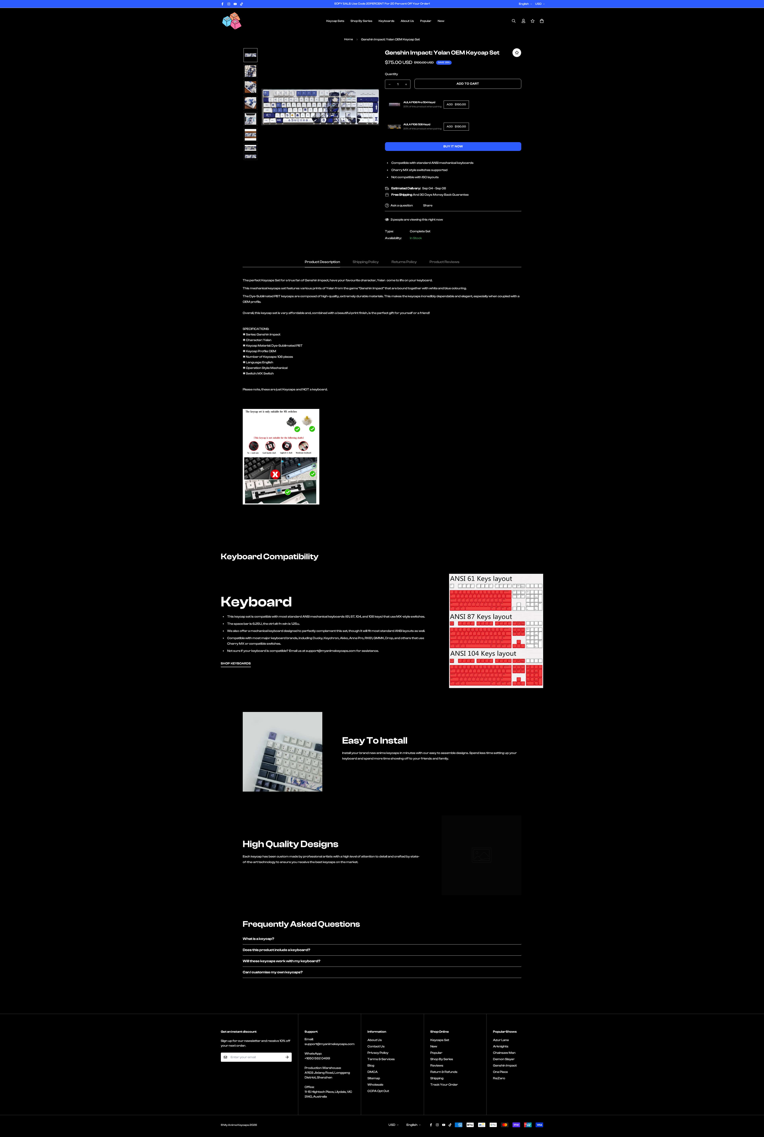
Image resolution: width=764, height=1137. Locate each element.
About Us (407, 21)
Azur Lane (501, 1040)
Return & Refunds (443, 1072)
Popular (425, 21)
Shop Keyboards (236, 663)
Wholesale (375, 1084)
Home (348, 39)
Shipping (436, 1078)
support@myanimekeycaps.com (330, 1044)
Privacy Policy (377, 1053)
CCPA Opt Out (378, 1091)
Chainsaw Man (504, 1053)
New (441, 21)
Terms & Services (381, 1059)
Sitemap (373, 1078)
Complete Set (420, 231)
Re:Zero (499, 1078)
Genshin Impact (505, 1065)
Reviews (436, 1065)
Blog (370, 1065)
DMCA (372, 1072)
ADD (456, 104)
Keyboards (386, 21)
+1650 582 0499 (317, 1058)
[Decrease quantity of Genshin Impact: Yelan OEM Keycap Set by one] (389, 84)
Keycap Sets (335, 21)
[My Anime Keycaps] (232, 21)
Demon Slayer (504, 1059)
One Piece (500, 1072)
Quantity (391, 74)
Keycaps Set (439, 1040)
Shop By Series (361, 21)
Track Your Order (444, 1084)
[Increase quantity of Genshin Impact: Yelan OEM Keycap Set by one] (406, 84)
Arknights (500, 1046)
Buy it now (453, 146)
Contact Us (376, 1046)
